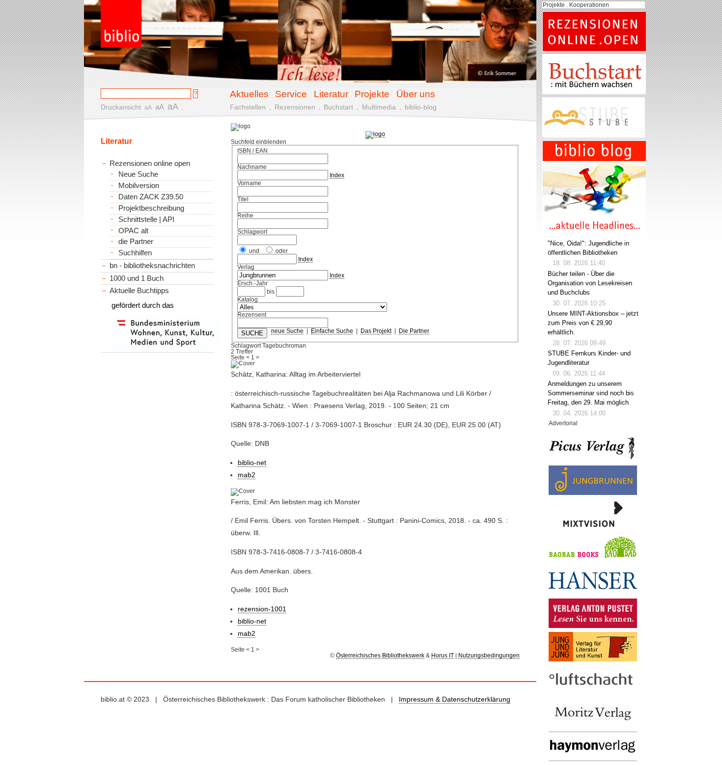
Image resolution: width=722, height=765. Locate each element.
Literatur (331, 93)
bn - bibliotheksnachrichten (152, 265)
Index (337, 175)
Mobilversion (138, 186)
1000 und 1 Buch (137, 278)
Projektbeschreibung (151, 208)
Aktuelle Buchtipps (139, 290)
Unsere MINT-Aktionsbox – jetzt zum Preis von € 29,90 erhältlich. (593, 323)
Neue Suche (138, 174)
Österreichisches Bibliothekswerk (380, 655)
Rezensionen (295, 107)
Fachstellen (248, 107)
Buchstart (338, 107)
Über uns (415, 93)
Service (291, 93)
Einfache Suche (332, 331)
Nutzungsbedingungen (489, 655)
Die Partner (414, 331)
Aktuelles (249, 93)
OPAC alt (133, 231)
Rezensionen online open (150, 163)
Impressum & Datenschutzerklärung (454, 699)
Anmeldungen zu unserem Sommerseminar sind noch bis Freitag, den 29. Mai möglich (591, 393)
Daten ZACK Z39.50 (150, 197)
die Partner (135, 242)
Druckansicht (121, 107)
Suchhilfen (135, 253)
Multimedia (379, 107)
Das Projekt (376, 331)
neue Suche (287, 331)
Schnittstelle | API (146, 219)
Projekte (372, 93)
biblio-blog (421, 107)
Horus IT (442, 655)
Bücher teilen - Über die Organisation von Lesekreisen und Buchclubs (590, 283)
